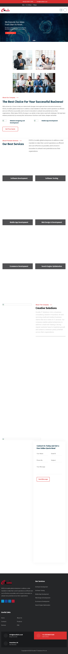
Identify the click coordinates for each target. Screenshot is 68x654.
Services (3, 625)
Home (3, 618)
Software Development (19, 178)
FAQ (18, 625)
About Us (19, 618)
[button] (10, 129)
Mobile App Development (19, 222)
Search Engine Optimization (52, 266)
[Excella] (5, 10)
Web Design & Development (52, 222)
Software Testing (51, 178)
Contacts (3, 621)
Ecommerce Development (19, 266)
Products (19, 621)
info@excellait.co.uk (16, 634)
